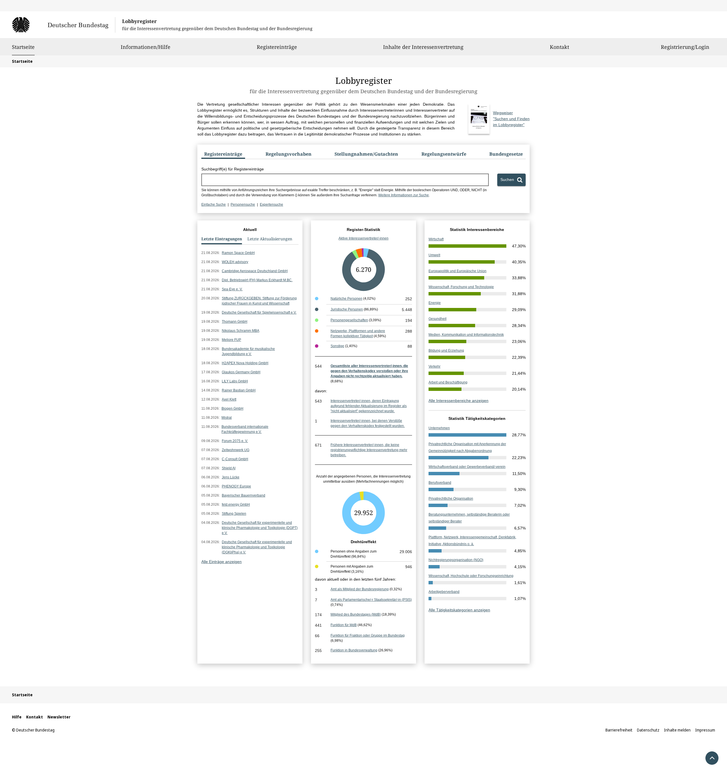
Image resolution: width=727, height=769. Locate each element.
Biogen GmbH (232, 408)
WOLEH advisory (235, 262)
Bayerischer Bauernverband (243, 495)
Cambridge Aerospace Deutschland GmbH (255, 271)
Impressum (705, 730)
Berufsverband (440, 483)
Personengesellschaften (349, 320)
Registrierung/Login (685, 46)
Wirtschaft (436, 239)
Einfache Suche (213, 205)
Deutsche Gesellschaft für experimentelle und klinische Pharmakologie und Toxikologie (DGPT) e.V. (260, 528)
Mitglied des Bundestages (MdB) (356, 614)
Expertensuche (271, 205)
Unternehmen (439, 428)
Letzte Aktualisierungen (269, 238)
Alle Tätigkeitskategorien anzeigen (459, 610)
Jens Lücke (230, 477)
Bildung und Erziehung (446, 351)
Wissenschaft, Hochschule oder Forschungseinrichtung (471, 576)
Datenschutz (648, 730)
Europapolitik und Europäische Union (457, 271)
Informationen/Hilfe (145, 46)
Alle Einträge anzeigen (221, 561)
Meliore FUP (231, 340)
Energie (435, 303)
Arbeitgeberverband (444, 592)
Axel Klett (229, 399)
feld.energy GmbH (236, 505)
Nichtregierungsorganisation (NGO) (456, 560)
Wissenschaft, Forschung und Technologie (461, 287)
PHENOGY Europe (236, 486)
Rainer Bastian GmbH (239, 390)
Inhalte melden (677, 730)
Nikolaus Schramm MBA (240, 331)
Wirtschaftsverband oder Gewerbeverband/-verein (467, 467)
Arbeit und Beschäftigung (448, 382)
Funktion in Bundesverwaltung (354, 650)
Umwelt (434, 255)
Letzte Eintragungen (221, 238)
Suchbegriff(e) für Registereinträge (232, 169)
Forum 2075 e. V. (235, 441)
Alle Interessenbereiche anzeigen (458, 400)
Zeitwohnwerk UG (235, 450)
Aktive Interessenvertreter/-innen (363, 238)
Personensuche (243, 205)
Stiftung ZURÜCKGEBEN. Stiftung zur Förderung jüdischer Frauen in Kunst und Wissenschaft (259, 300)
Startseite (23, 46)
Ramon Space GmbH (238, 253)
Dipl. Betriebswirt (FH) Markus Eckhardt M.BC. (257, 280)
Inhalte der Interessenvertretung (423, 46)
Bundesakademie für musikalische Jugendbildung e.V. (248, 351)
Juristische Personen (347, 309)
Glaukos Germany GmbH (241, 372)
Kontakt (559, 46)
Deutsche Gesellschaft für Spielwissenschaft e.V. (259, 312)
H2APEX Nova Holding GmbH (245, 363)
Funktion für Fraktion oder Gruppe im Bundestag (368, 635)
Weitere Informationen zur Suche (403, 195)
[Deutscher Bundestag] (63, 24)
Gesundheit (437, 319)
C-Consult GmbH (235, 459)
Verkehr (434, 366)
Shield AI (228, 468)
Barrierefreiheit (618, 730)
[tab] (223, 155)
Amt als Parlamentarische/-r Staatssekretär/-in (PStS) (371, 600)
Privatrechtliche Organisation (451, 499)
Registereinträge (277, 46)
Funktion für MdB (344, 625)
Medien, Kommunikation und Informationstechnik (466, 335)
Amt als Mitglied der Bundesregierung (360, 589)
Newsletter (58, 717)
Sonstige (337, 346)
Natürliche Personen (346, 299)
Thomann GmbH (234, 322)
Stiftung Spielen (234, 514)
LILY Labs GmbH (235, 381)
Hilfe (17, 717)
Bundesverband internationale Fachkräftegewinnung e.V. (245, 429)
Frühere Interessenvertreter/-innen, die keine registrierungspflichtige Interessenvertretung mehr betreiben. (369, 450)
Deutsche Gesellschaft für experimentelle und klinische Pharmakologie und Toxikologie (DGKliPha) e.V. (257, 547)
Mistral (227, 418)
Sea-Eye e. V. (232, 289)
